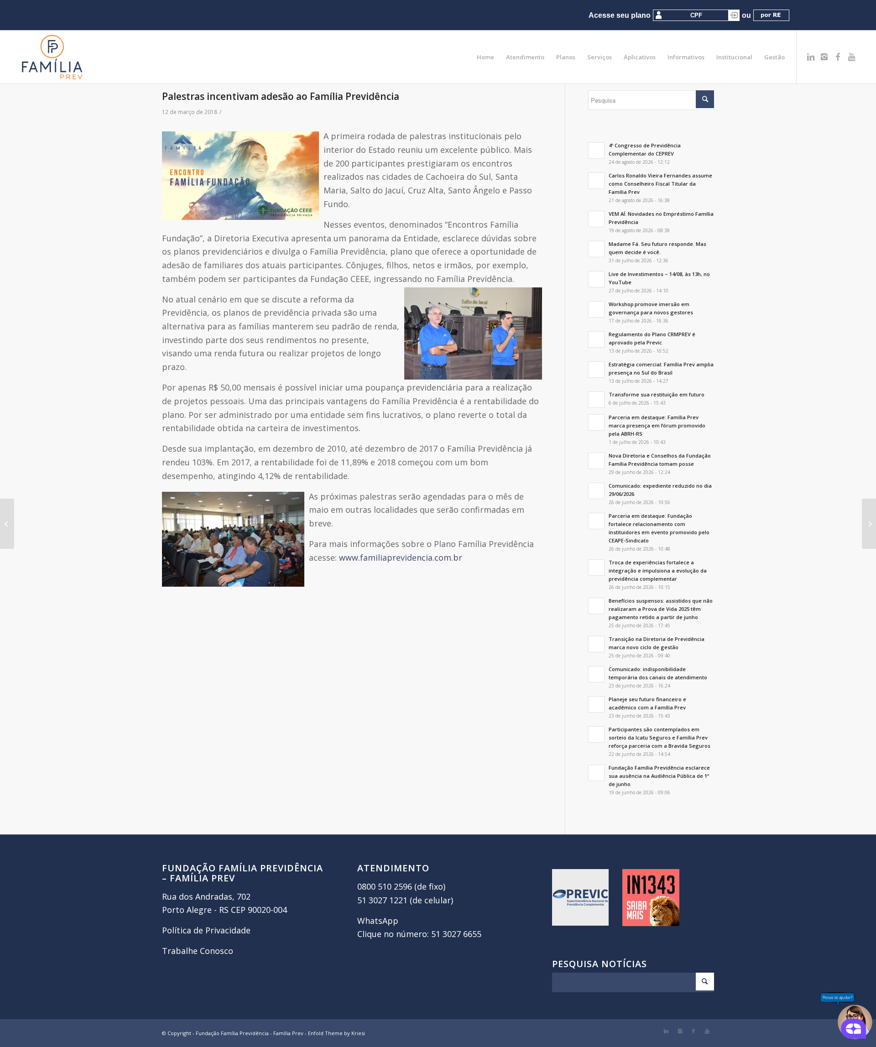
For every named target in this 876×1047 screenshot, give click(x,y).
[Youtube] (852, 56)
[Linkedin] (811, 56)
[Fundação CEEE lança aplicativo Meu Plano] (7, 524)
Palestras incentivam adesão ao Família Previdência (280, 96)
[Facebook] (838, 56)
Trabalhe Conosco (197, 950)
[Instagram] (824, 56)
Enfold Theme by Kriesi (336, 1033)
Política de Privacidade (206, 930)
